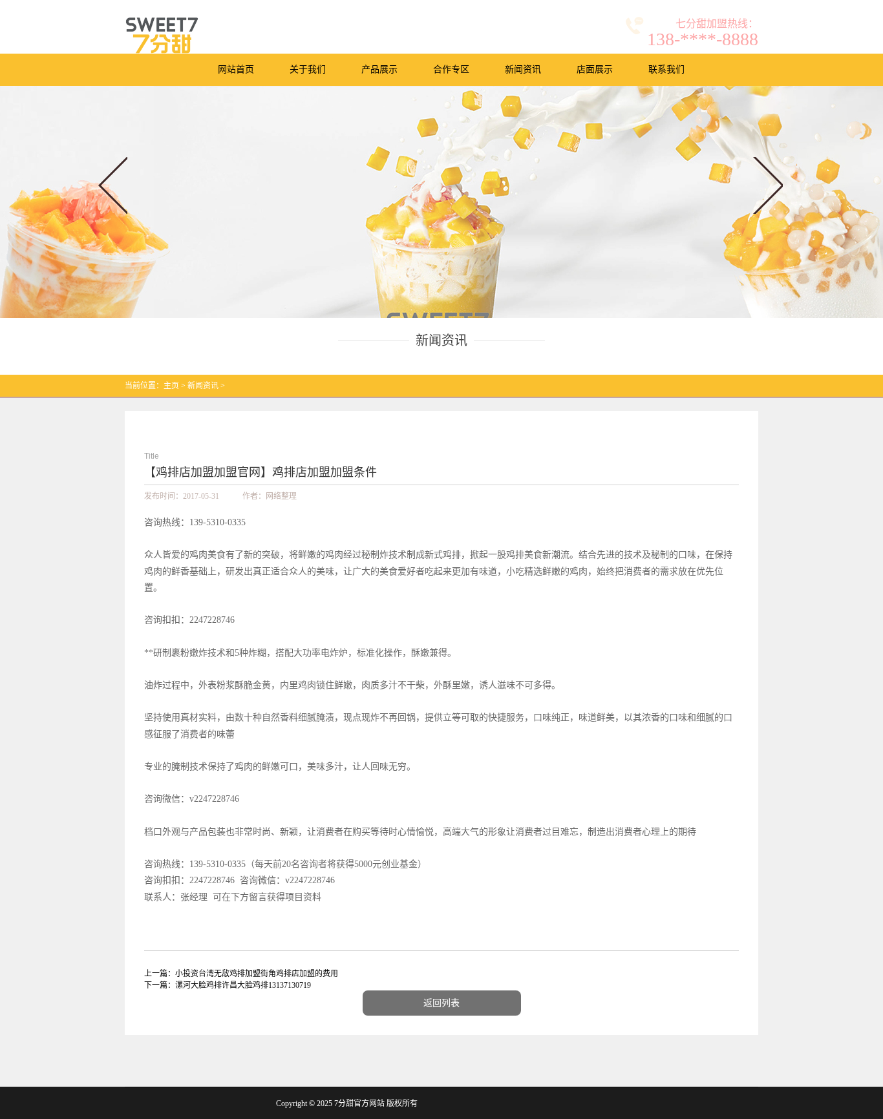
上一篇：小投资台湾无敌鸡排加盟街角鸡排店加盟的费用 (241, 973)
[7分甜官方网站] (162, 35)
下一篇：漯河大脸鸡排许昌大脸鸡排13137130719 (227, 985)
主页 (171, 385)
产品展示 (379, 69)
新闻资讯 (523, 69)
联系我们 (666, 69)
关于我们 (308, 69)
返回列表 (441, 1003)
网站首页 (236, 69)
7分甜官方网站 (359, 1103)
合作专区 (451, 69)
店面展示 (595, 69)
